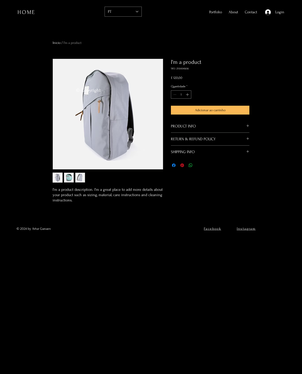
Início (57, 43)
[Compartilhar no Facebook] (173, 165)
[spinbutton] (181, 94)
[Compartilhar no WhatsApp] (190, 165)
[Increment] (188, 94)
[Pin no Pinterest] (182, 165)
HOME (26, 12)
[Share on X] (199, 165)
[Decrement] (174, 94)
